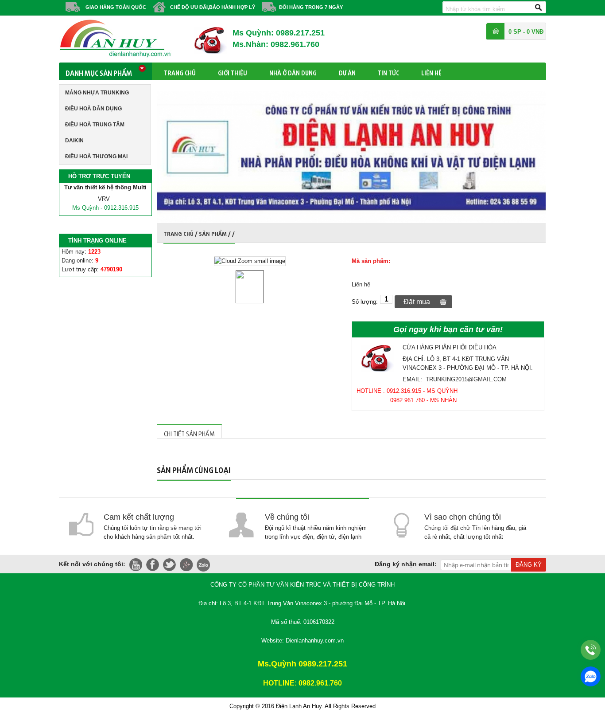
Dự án (347, 71)
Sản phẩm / (215, 233)
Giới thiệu (232, 71)
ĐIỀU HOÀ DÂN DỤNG (93, 109)
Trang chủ (180, 71)
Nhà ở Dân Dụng (293, 71)
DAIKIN (74, 140)
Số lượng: (365, 301)
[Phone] (591, 650)
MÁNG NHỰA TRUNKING (97, 93)
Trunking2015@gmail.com (466, 379)
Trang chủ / (181, 233)
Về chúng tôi (287, 517)
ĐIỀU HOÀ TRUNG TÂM (94, 124)
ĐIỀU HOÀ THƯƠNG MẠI (96, 156)
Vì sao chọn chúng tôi (462, 517)
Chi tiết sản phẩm (189, 432)
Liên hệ (431, 71)
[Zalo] (591, 676)
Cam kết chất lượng (139, 517)
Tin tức (388, 71)
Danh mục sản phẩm (99, 71)
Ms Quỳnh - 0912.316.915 (105, 207)
